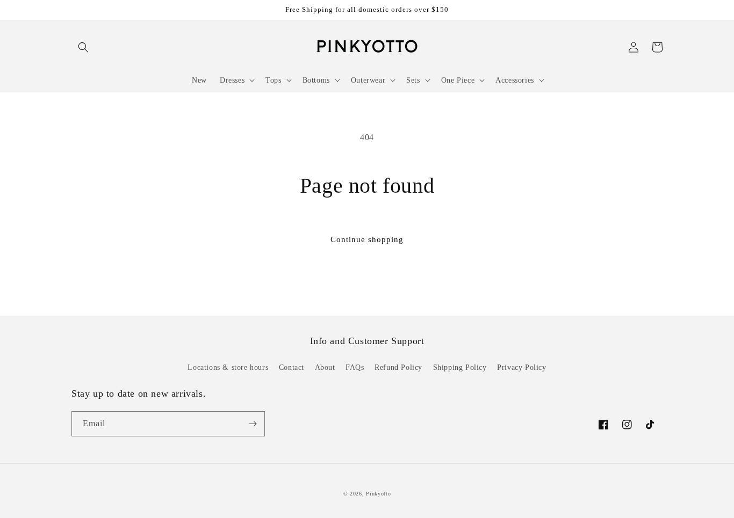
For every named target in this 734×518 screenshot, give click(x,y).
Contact (291, 367)
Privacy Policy (521, 367)
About (325, 367)
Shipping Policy (460, 367)
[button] (83, 47)
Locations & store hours (228, 367)
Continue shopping (367, 239)
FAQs (355, 367)
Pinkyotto (378, 494)
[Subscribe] (252, 423)
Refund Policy (398, 367)
